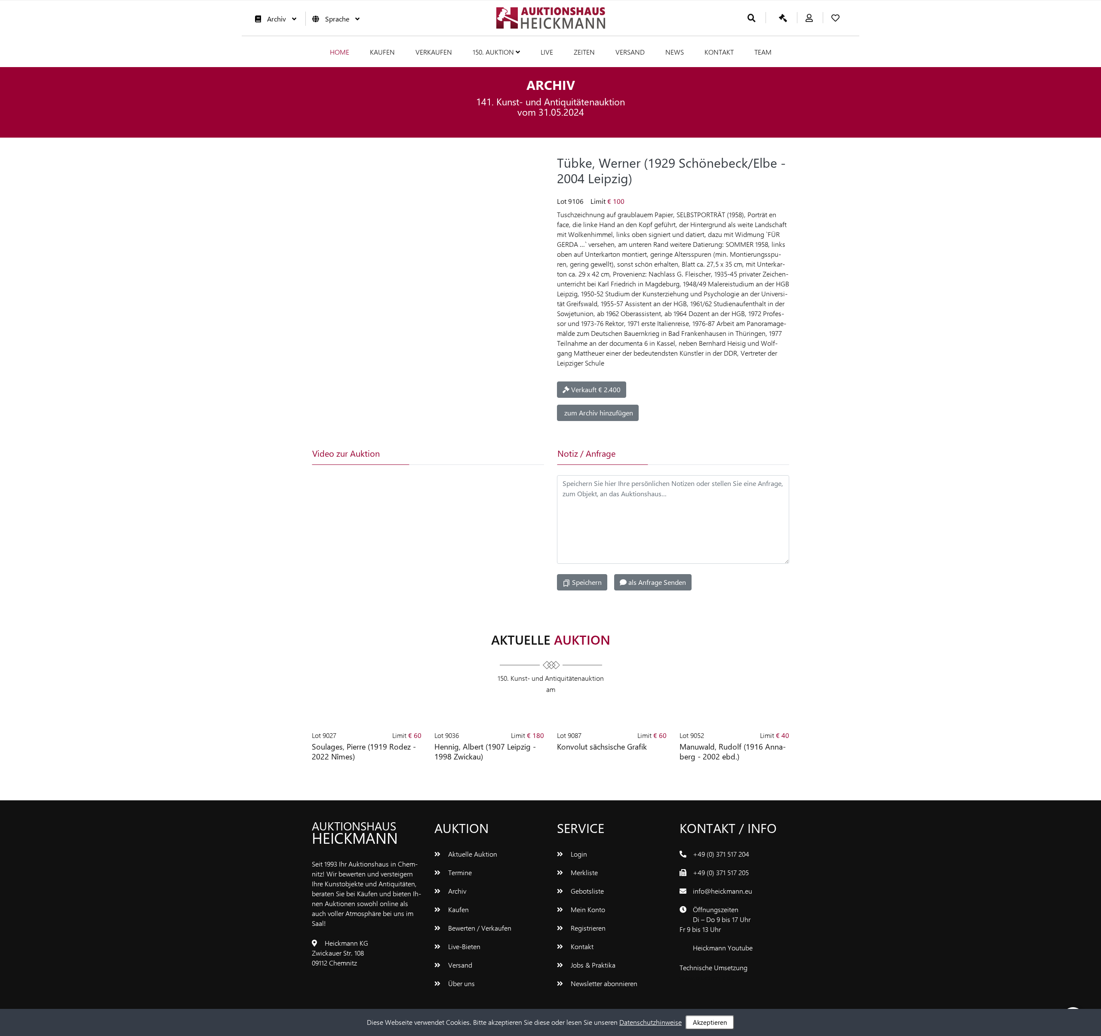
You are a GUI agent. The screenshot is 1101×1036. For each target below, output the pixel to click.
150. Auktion (494, 51)
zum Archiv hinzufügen (598, 412)
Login (578, 853)
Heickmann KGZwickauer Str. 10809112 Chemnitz (340, 952)
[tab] (449, 453)
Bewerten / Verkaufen (478, 927)
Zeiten (584, 51)
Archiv (276, 18)
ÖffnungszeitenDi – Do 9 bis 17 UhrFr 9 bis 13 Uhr (715, 919)
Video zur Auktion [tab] (346, 453)
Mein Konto (587, 909)
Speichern (586, 582)
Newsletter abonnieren (603, 983)
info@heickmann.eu (722, 890)
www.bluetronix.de (707, 977)
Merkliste (583, 872)
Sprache (337, 18)
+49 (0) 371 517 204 (721, 853)
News (674, 51)
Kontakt (719, 51)
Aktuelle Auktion (471, 853)
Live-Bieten (463, 946)
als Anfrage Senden (656, 582)
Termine (459, 872)
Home (339, 51)
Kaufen (382, 51)
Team (763, 51)
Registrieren (587, 927)
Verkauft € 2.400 (595, 389)
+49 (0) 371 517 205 (721, 872)
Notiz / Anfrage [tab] (586, 453)
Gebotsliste (586, 890)
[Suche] (751, 18)
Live (547, 51)
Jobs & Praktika (592, 964)
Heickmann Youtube (723, 947)
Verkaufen (433, 51)
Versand (630, 51)
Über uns (460, 983)
